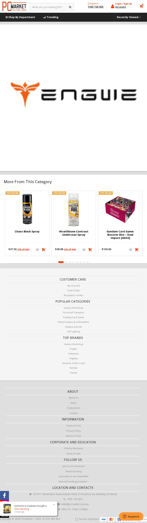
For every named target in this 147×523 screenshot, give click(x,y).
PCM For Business (73, 448)
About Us (74, 397)
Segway (73, 358)
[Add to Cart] (43, 250)
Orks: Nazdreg (21, 508)
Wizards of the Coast (73, 363)
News (73, 402)
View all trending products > (73, 481)
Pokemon (73, 353)
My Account (73, 285)
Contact (73, 413)
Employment (73, 407)
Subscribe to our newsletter (73, 476)
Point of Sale (73, 453)
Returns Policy (73, 435)
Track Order (73, 290)
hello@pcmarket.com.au (74, 504)
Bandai (73, 367)
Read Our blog (73, 471)
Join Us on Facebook (73, 466)
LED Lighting (73, 331)
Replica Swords (73, 326)
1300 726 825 (74, 499)
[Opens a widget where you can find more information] (131, 516)
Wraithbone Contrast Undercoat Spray (73, 233)
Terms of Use (73, 425)
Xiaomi (73, 372)
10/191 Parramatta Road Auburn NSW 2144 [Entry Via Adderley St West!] (74, 494)
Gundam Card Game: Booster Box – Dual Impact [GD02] (120, 235)
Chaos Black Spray (27, 231)
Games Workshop (73, 307)
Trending (52, 17)
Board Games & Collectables (73, 322)
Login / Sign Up (123, 3)
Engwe (73, 348)
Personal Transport (73, 312)
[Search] (70, 7)
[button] (61, 262)
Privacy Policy (73, 430)
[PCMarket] (14, 6)
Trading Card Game (73, 317)
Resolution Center (73, 295)
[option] (27, 224)
